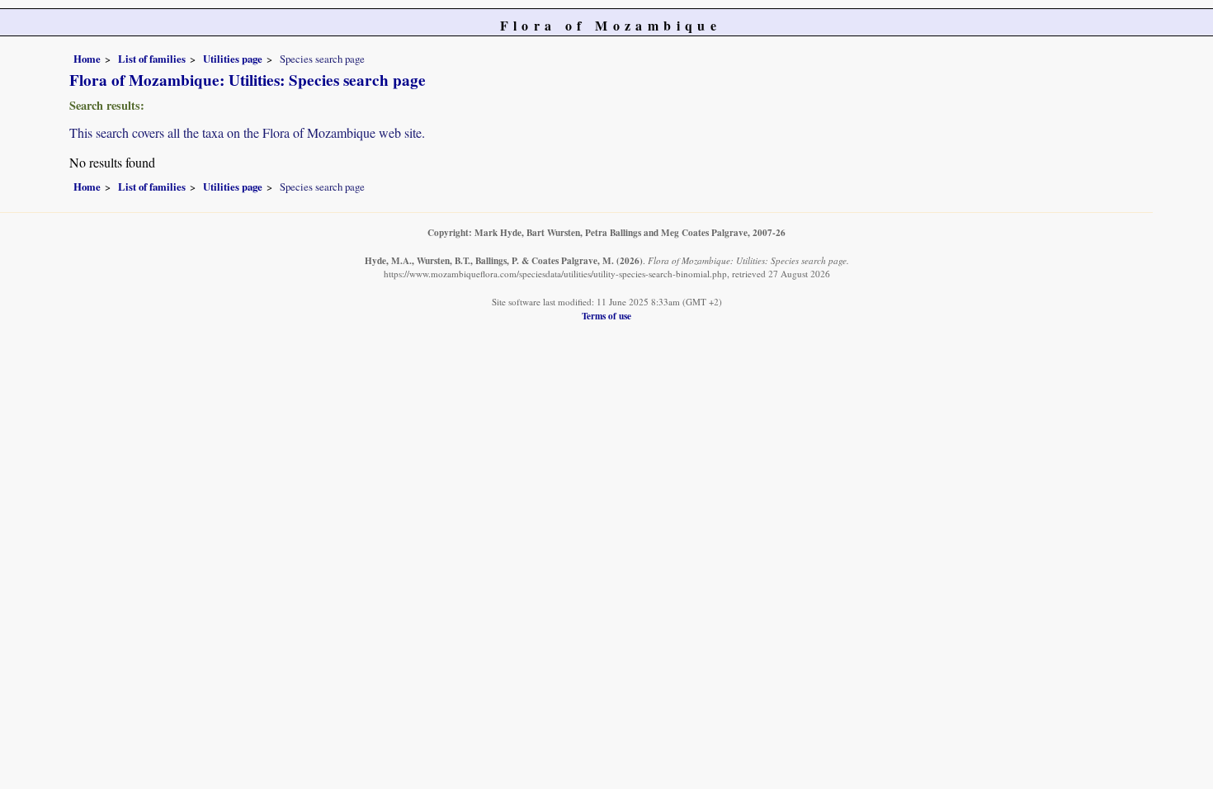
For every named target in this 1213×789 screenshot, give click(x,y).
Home (87, 58)
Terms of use (606, 316)
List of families (152, 58)
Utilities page (232, 58)
